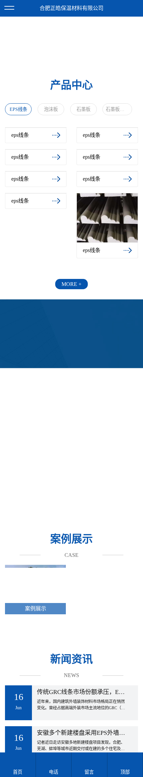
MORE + (71, 333)
